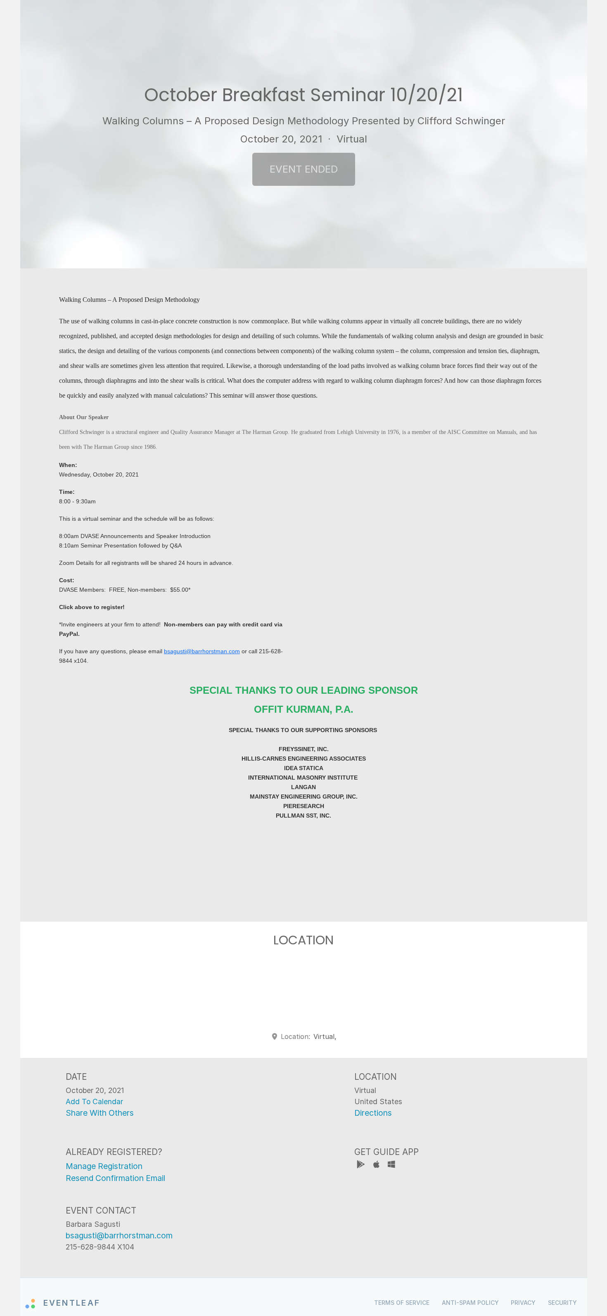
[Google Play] (362, 1165)
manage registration (104, 1166)
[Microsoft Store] (391, 1165)
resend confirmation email (115, 1178)
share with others (100, 1113)
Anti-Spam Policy (470, 1302)
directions (373, 1113)
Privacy (523, 1302)
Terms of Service (401, 1302)
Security (562, 1302)
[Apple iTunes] (377, 1165)
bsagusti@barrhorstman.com (202, 651)
